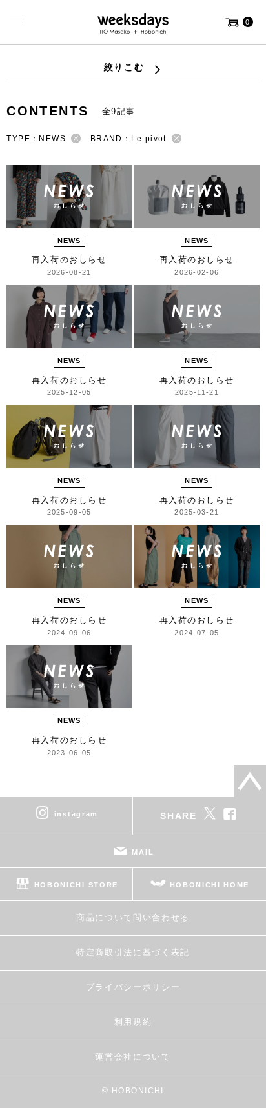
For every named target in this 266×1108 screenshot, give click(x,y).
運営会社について (132, 1057)
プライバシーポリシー (133, 987)
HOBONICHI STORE (76, 885)
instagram (76, 814)
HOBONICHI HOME (210, 885)
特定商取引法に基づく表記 (133, 952)
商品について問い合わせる (133, 917)
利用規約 (133, 1022)
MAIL (143, 852)
